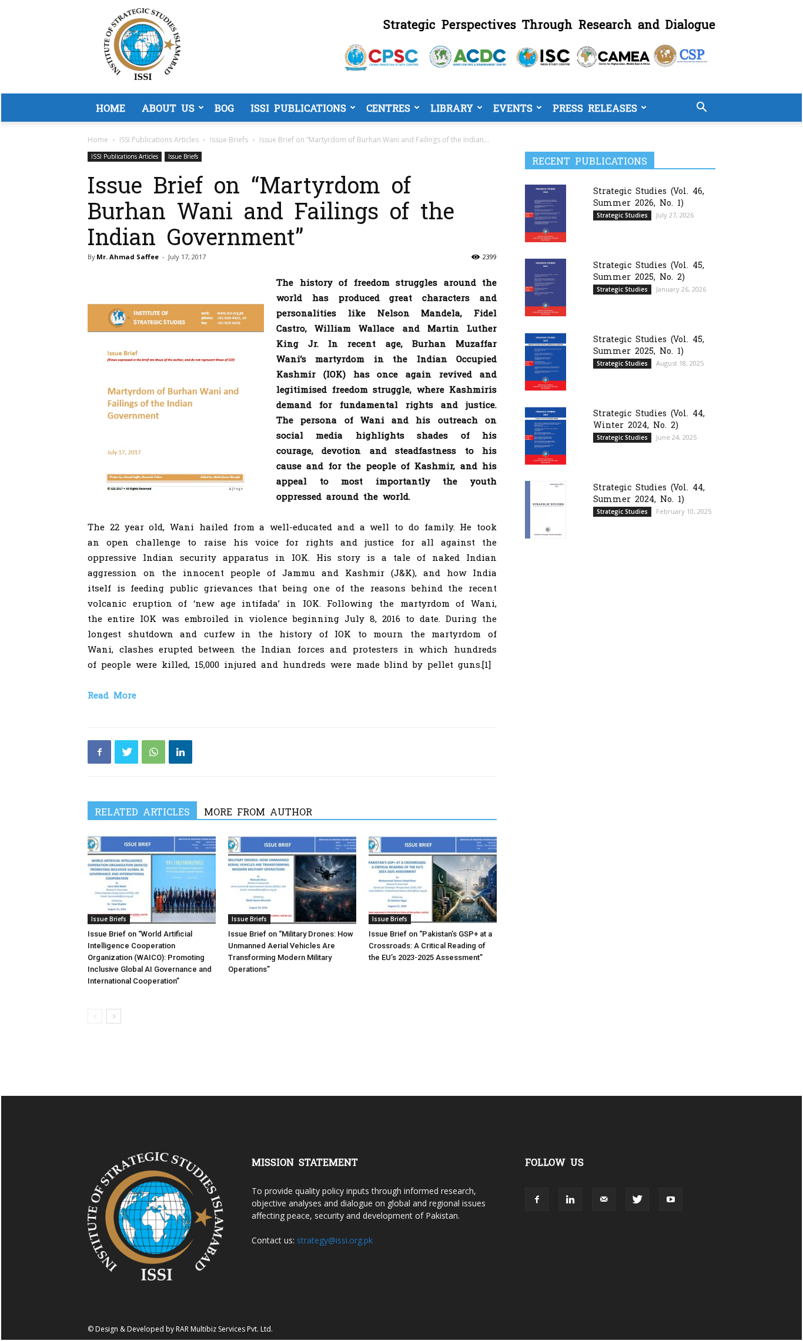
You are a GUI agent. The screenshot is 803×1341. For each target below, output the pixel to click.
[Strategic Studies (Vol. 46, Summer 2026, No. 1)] (545, 213)
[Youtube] (670, 1199)
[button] (701, 108)
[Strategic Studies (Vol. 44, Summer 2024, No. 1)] (545, 509)
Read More (112, 694)
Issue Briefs (229, 140)
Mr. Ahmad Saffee (127, 256)
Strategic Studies (622, 215)
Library (451, 107)
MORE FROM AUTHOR (258, 811)
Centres (388, 107)
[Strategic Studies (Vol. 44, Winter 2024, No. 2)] (545, 436)
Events (513, 107)
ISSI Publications (298, 107)
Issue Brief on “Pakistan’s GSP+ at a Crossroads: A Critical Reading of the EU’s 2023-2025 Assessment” (430, 945)
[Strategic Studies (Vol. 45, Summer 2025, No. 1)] (545, 362)
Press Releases (595, 107)
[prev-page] (95, 1016)
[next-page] (113, 1016)
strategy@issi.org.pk (335, 1240)
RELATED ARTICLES (142, 811)
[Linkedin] (180, 752)
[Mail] (603, 1199)
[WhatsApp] (153, 752)
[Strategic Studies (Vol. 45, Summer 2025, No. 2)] (545, 287)
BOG (224, 107)
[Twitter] (126, 752)
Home (110, 107)
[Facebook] (99, 752)
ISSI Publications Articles (159, 140)
